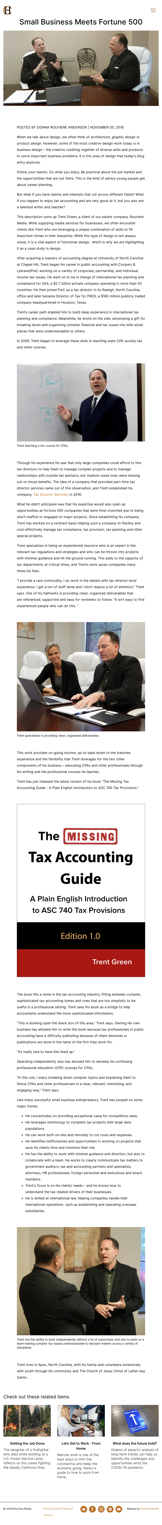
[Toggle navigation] (153, 10)
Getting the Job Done (27, 1443)
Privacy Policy (52, 1508)
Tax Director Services (50, 494)
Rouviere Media (149, 1508)
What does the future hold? (135, 1443)
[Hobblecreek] (7, 9)
